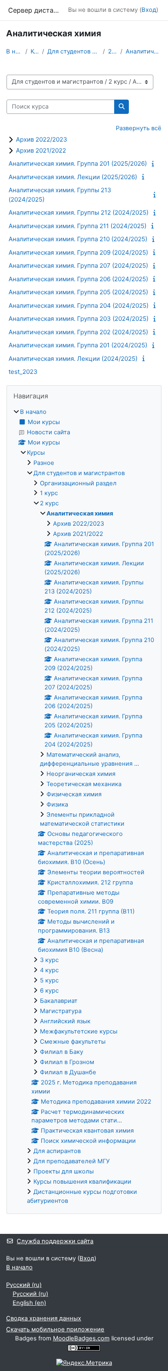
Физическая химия (74, 794)
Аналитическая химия (144, 51)
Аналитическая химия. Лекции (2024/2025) (73, 358)
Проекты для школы (63, 1171)
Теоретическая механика (84, 784)
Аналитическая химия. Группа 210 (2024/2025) (78, 239)
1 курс (49, 493)
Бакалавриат (58, 1000)
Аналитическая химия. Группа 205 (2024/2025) (78, 292)
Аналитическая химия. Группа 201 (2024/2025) (78, 345)
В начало (14, 51)
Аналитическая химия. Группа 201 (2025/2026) (78, 163)
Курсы (35, 51)
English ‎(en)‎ (29, 1303)
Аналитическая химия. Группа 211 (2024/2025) (77, 226)
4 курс (49, 970)
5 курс (49, 980)
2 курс (112, 51)
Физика (57, 804)
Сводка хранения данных (43, 1318)
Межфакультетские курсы (78, 1031)
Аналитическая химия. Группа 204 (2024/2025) (78, 305)
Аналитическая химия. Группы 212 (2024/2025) (78, 212)
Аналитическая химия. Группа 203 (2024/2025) (78, 318)
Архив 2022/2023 (41, 139)
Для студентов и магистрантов (73, 51)
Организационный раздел (78, 483)
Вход (148, 9)
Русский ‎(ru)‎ (24, 1285)
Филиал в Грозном (67, 1062)
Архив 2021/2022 (41, 150)
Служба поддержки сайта (55, 1241)
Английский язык (65, 1021)
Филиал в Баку (61, 1051)
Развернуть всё (138, 128)
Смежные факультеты (73, 1041)
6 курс (49, 990)
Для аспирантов (57, 1151)
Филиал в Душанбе (68, 1072)
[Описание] (154, 163)
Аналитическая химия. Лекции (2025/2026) (73, 177)
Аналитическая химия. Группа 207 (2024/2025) (78, 265)
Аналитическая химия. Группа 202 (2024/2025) (78, 332)
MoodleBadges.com (81, 1338)
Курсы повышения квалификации (82, 1181)
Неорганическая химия (80, 774)
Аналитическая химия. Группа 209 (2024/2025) (78, 252)
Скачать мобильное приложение (55, 1329)
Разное (43, 463)
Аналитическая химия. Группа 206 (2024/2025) (78, 279)
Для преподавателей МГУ (71, 1161)
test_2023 (23, 372)
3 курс (49, 960)
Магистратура (61, 1011)
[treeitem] (84, 807)
